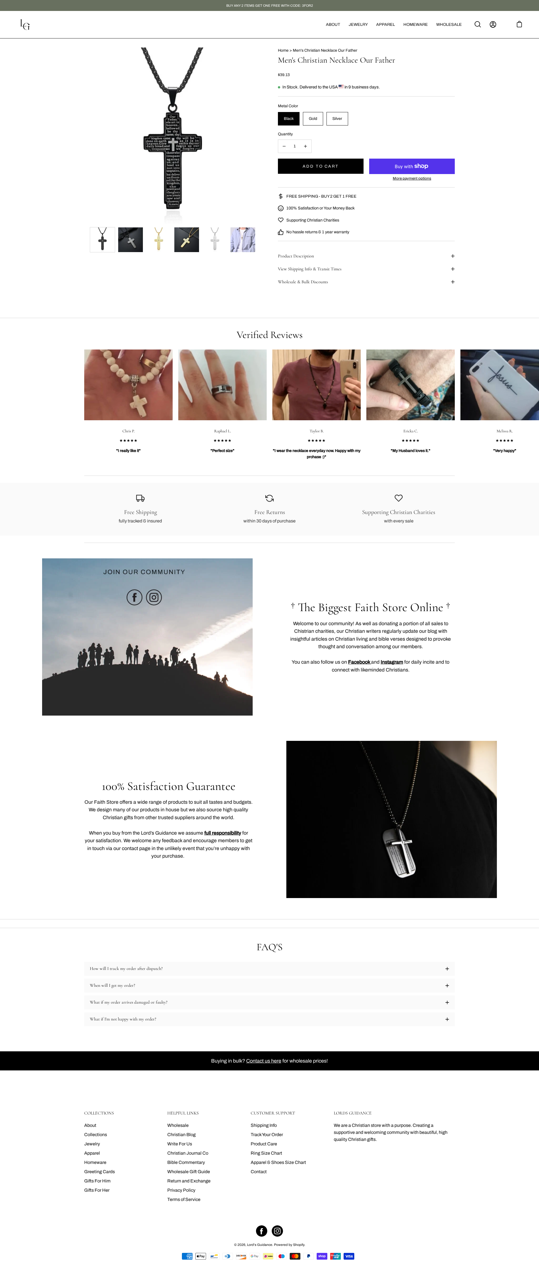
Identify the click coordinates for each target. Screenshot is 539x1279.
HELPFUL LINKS (183, 1113)
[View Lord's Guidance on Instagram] (277, 1231)
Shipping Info (264, 1125)
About (90, 1125)
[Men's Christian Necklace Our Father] (102, 239)
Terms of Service (183, 1199)
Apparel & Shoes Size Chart (278, 1162)
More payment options (412, 178)
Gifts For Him (97, 1180)
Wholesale (178, 1125)
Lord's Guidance (259, 1245)
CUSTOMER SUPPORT (273, 1113)
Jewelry (92, 1143)
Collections (95, 1134)
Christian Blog (181, 1134)
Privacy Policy (181, 1190)
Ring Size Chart (266, 1153)
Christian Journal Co (187, 1153)
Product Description (296, 256)
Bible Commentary (186, 1162)
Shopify (298, 1245)
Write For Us (179, 1143)
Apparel (92, 1153)
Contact (259, 1171)
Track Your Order (267, 1134)
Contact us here (263, 1061)
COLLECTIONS (99, 1113)
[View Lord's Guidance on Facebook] (261, 1231)
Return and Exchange (189, 1180)
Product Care (264, 1143)
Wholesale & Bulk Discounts (303, 282)
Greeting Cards (99, 1171)
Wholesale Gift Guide (188, 1171)
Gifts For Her (96, 1190)
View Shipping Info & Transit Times (309, 269)
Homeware (95, 1162)
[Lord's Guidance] (25, 24)
